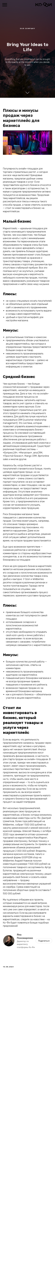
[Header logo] (43, 6)
